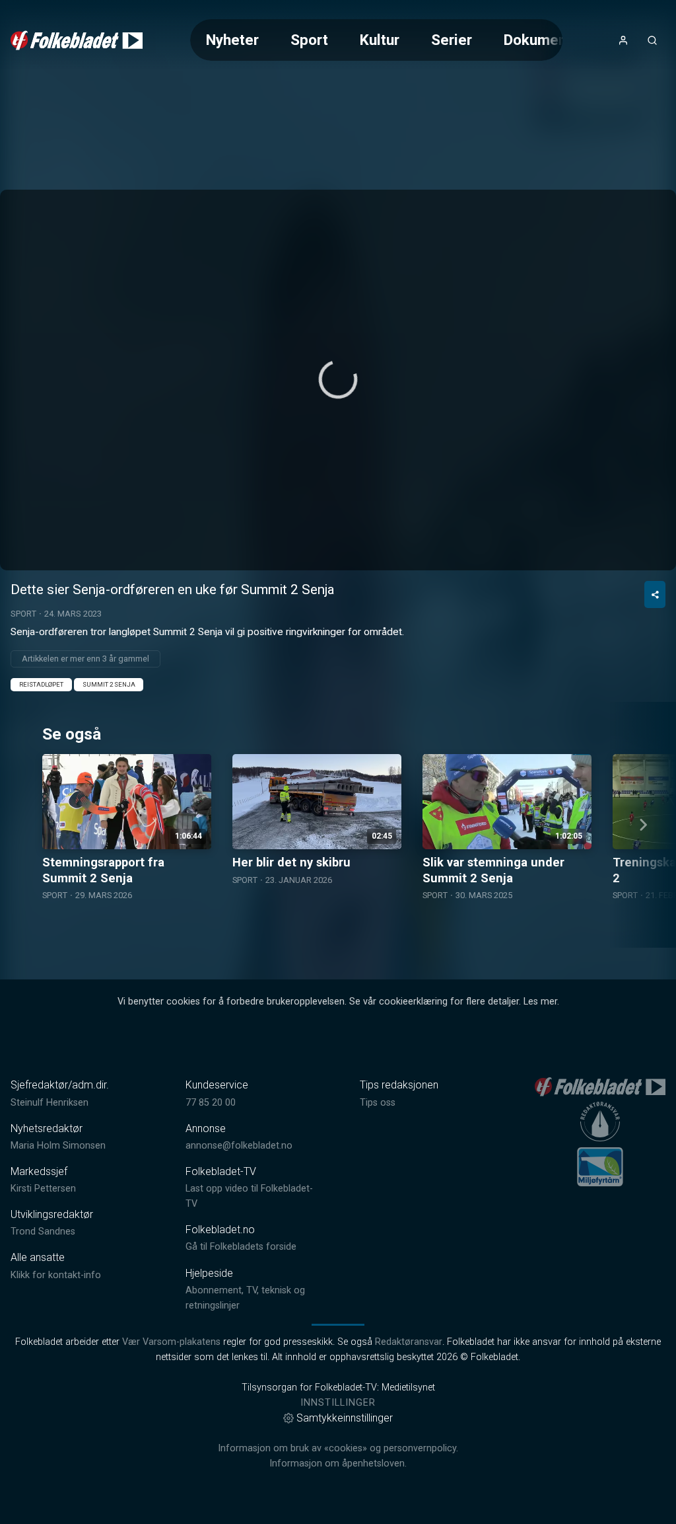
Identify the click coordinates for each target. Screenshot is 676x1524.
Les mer (540, 1001)
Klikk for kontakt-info (56, 1275)
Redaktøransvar (408, 1342)
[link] (77, 40)
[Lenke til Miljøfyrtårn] (600, 1166)
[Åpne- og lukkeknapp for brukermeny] (623, 40)
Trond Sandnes (43, 1231)
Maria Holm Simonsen (58, 1145)
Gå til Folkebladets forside (241, 1246)
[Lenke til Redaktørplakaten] (600, 1121)
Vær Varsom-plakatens (171, 1342)
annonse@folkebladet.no (239, 1145)
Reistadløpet (41, 684)
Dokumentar (544, 39)
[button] (338, 379)
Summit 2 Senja (109, 684)
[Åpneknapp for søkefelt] (652, 40)
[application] (338, 380)
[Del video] (654, 594)
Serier (451, 39)
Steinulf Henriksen (49, 1102)
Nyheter (232, 39)
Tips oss (377, 1102)
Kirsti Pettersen (43, 1188)
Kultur (379, 39)
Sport (309, 39)
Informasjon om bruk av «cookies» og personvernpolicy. (338, 1448)
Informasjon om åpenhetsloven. (338, 1463)
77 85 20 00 (211, 1102)
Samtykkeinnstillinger (344, 1418)
